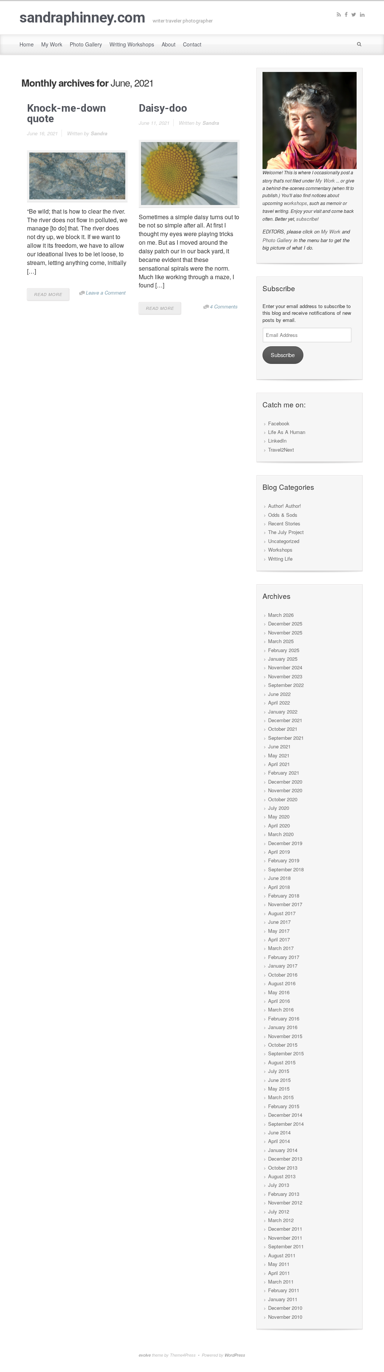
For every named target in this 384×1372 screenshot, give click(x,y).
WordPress (235, 1355)
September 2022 (286, 684)
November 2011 (285, 1237)
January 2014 (282, 1150)
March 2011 (281, 1281)
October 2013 (282, 1167)
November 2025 (285, 632)
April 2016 (279, 1000)
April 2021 (279, 764)
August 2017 (282, 913)
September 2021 (286, 737)
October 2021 (282, 728)
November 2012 (285, 1202)
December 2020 (285, 781)
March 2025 (281, 641)
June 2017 (279, 921)
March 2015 (281, 1097)
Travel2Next (281, 449)
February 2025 (283, 650)
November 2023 (285, 676)
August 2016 (282, 983)
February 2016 (283, 1018)
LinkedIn (277, 440)
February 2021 (283, 772)
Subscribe (283, 355)
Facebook (279, 423)
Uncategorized (283, 541)
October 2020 (282, 799)
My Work (325, 180)
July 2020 (278, 807)
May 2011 (279, 1263)
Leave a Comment (106, 292)
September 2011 (286, 1246)
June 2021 (279, 746)
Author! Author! (284, 505)
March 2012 (281, 1220)
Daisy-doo (163, 108)
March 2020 (281, 834)
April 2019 (279, 851)
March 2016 (281, 1009)
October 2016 (282, 974)
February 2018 (283, 895)
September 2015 (286, 1053)
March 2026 (281, 614)
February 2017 (283, 957)
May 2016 (279, 992)
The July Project (286, 532)
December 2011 (285, 1228)
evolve (145, 1355)
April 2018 (279, 886)
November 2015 (285, 1036)
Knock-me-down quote (66, 113)
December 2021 (285, 720)
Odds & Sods (282, 514)
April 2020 (279, 825)
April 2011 (279, 1272)
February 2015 (283, 1106)
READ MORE (48, 294)
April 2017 (279, 939)
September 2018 (286, 869)
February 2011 (283, 1290)
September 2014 (286, 1123)
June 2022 (279, 693)
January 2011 (282, 1299)
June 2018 (279, 877)
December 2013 (285, 1158)
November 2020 (285, 790)
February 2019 (283, 860)
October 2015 (282, 1044)
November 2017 (285, 904)
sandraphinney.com (82, 17)
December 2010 (285, 1307)
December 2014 (285, 1114)
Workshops (280, 549)
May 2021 (279, 755)
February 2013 (283, 1193)
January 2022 (282, 711)
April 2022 (279, 702)
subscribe (306, 218)
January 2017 (282, 965)
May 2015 (279, 1088)
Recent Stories (284, 523)
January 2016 (282, 1027)
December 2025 (285, 623)
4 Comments (224, 306)
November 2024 (285, 667)
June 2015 (279, 1079)
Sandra (99, 133)
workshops (295, 202)
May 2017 (279, 930)
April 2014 (279, 1141)
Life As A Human (286, 431)
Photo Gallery (277, 240)
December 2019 (285, 843)
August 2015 (282, 1062)
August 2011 (282, 1255)
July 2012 (278, 1211)
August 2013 (282, 1176)
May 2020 (279, 816)
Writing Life (280, 558)
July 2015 (278, 1070)
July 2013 (278, 1184)
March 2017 (281, 948)
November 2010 (285, 1316)
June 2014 (279, 1132)
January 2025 (282, 658)
